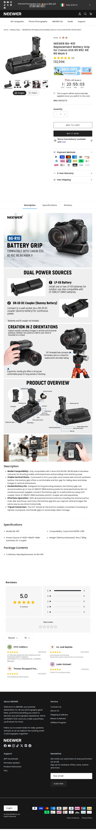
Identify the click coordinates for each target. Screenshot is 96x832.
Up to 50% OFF (50, 4)
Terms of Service (73, 818)
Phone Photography (38, 21)
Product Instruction (13, 766)
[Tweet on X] (60, 38)
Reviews (68, 205)
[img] (62, 58)
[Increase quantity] (66, 114)
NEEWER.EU (14, 814)
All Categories (17, 21)
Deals (70, 21)
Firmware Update (12, 762)
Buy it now (73, 133)
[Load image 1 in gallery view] (26, 55)
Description (30, 205)
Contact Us (55, 707)
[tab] (19, 93)
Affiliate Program (58, 722)
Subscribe (59, 784)
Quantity (58, 109)
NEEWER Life (57, 21)
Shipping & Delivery (59, 714)
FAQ (5, 770)
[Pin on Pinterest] (66, 38)
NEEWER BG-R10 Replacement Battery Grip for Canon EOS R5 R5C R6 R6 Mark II (51, 30)
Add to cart (73, 125)
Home (6, 30)
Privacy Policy (87, 818)
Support (81, 21)
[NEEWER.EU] (12, 13)
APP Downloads (11, 758)
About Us (54, 710)
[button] (66, 590)
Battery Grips (15, 30)
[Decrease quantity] (56, 114)
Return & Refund (58, 718)
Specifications (49, 205)
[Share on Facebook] (63, 38)
